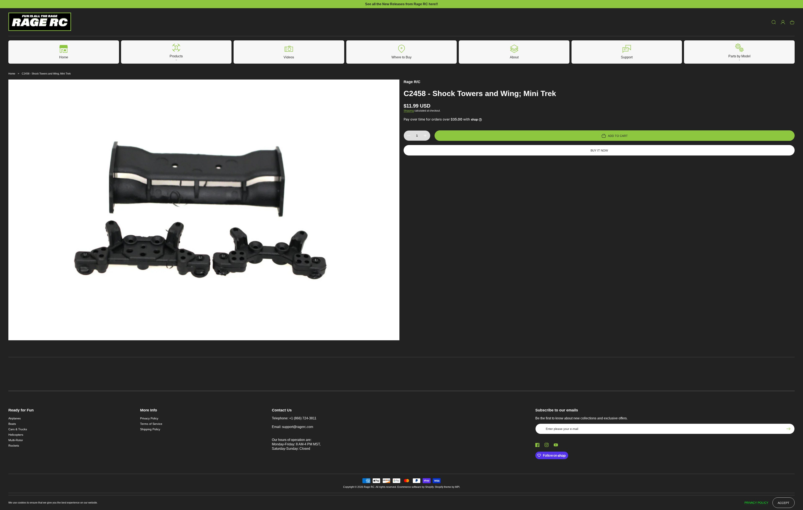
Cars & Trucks (17, 429)
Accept (783, 503)
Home (11, 73)
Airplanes (14, 418)
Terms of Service (151, 423)
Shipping (409, 110)
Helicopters (15, 434)
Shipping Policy (150, 429)
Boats (12, 423)
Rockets (13, 445)
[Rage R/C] (40, 22)
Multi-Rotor (15, 440)
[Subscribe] (789, 429)
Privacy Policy (149, 418)
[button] (773, 22)
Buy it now (599, 150)
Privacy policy (756, 502)
